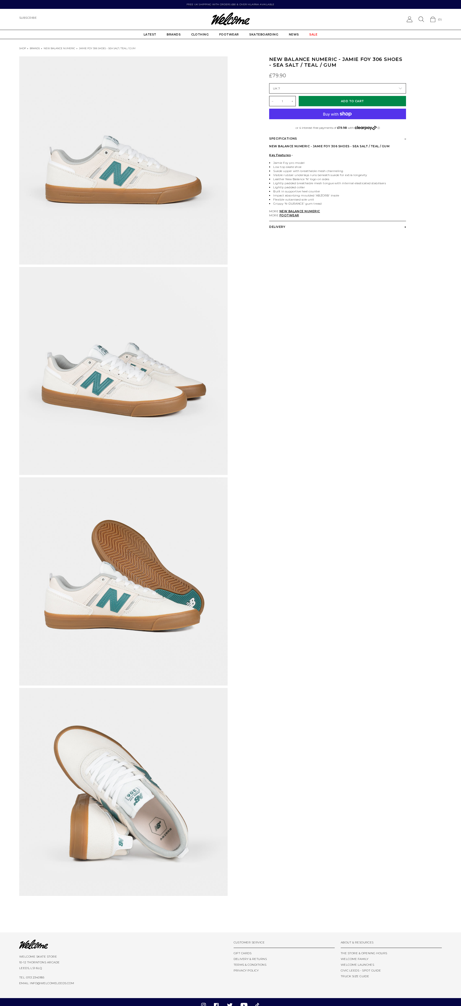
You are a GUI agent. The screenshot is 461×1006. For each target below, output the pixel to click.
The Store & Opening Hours (364, 953)
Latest (150, 34)
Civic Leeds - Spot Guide (361, 970)
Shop (22, 48)
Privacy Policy (246, 970)
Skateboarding (263, 34)
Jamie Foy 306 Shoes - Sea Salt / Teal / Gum (107, 48)
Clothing (200, 34)
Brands (174, 34)
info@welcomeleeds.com (52, 983)
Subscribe (28, 17)
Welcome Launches (357, 964)
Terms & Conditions (250, 964)
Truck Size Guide (355, 976)
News (294, 34)
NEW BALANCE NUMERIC (299, 211)
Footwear (229, 34)
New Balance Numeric (59, 48)
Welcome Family (355, 959)
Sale (313, 34)
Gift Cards (243, 953)
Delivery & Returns (250, 959)
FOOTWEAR (289, 215)
